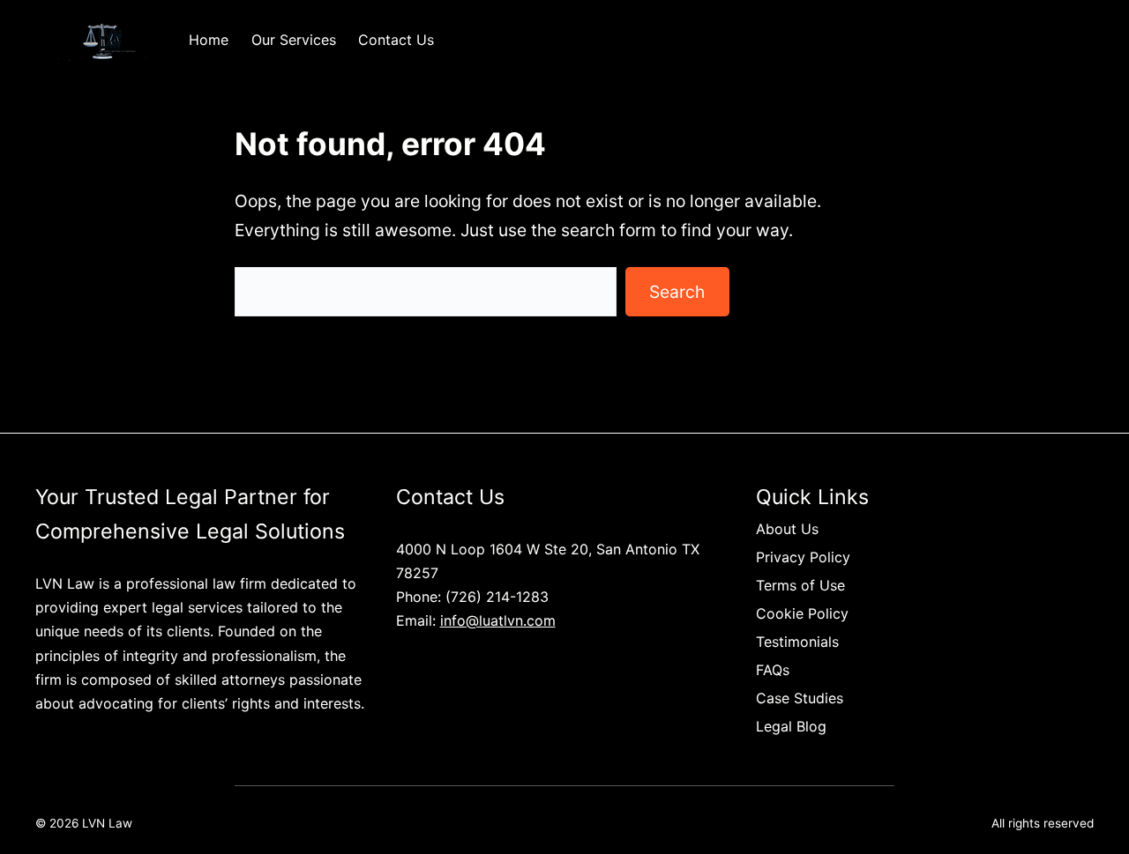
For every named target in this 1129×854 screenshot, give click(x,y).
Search (677, 291)
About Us (787, 529)
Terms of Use (800, 585)
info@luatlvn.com (498, 620)
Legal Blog (791, 726)
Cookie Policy (802, 613)
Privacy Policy (803, 557)
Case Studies (799, 698)
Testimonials (797, 641)
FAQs (772, 670)
